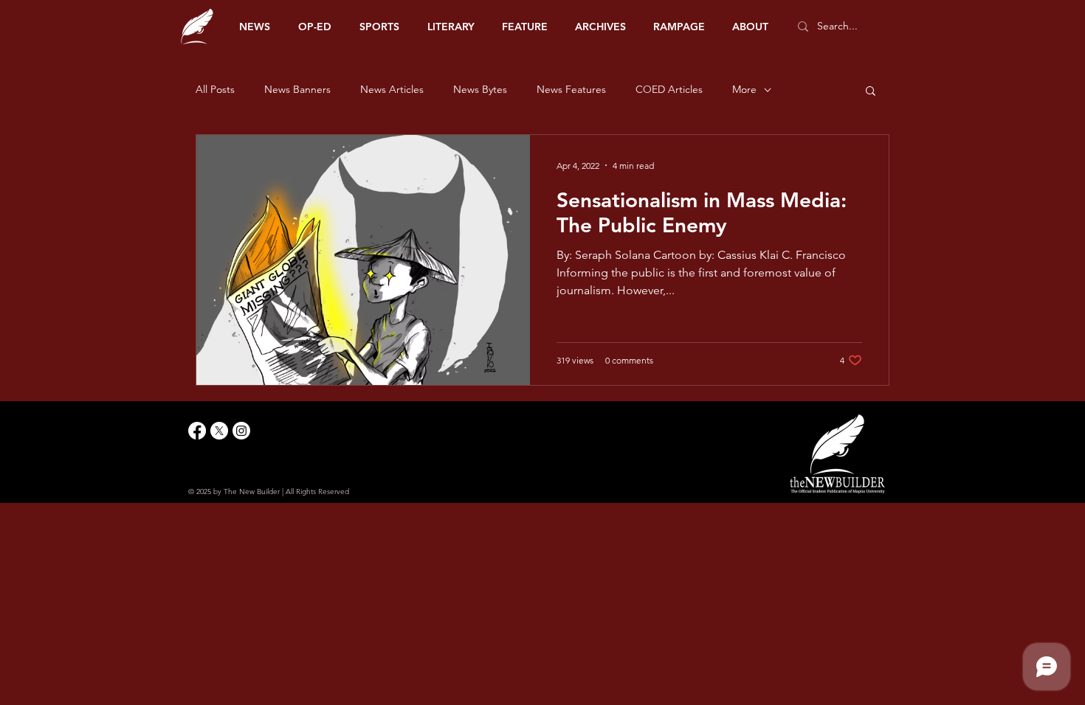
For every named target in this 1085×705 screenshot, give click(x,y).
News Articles (392, 89)
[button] (871, 92)
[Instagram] (241, 431)
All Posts (215, 89)
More (744, 89)
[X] (219, 431)
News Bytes (480, 89)
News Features (571, 89)
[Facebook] (197, 431)
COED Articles (669, 89)
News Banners (297, 89)
